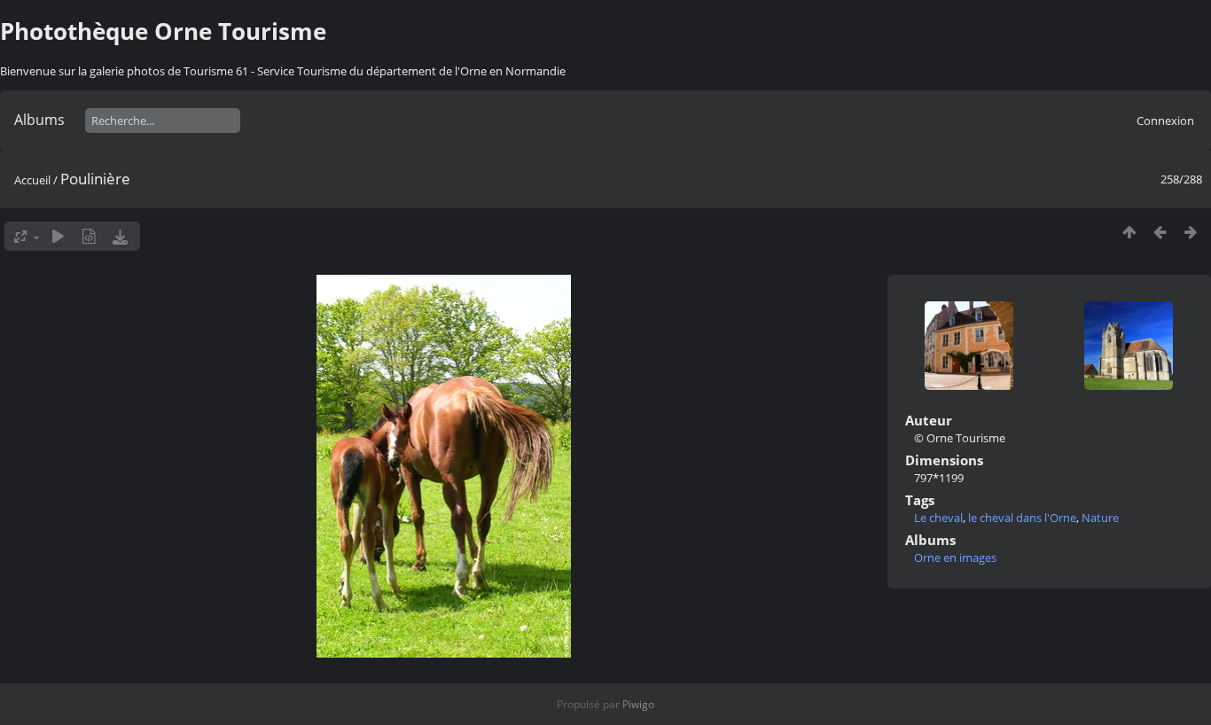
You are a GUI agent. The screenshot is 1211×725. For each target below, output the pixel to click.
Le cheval (938, 518)
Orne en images (955, 557)
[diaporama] (58, 236)
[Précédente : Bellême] (1160, 232)
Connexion (1165, 121)
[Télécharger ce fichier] (120, 236)
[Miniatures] (1129, 232)
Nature (1100, 518)
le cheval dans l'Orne (1022, 518)
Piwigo (638, 704)
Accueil (32, 180)
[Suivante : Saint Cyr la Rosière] (1191, 232)
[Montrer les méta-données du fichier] (89, 236)
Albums (39, 119)
